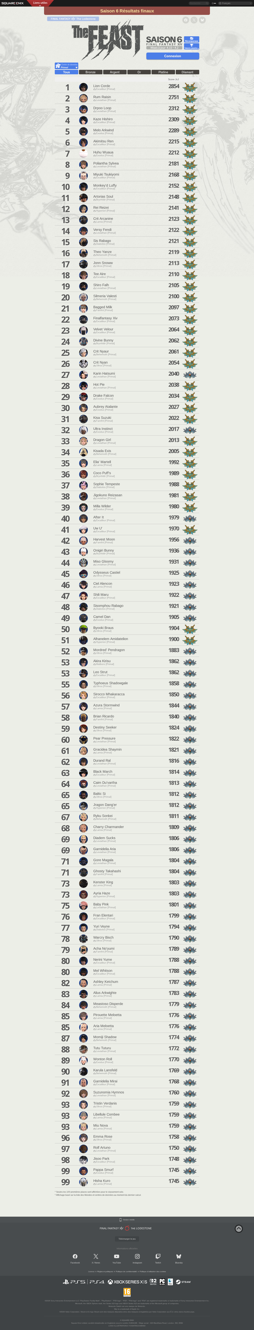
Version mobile (129, 1220)
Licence (91, 1271)
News (97, 1263)
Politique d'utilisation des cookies (153, 1271)
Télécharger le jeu (127, 1239)
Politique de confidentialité (126, 1271)
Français (226, 3)
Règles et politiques (105, 1271)
